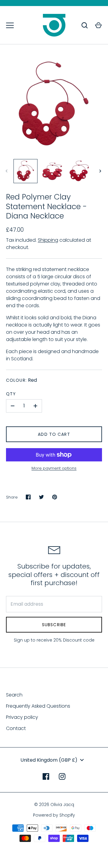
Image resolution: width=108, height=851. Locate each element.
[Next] (100, 171)
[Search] (84, 25)
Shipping (48, 240)
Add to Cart (54, 434)
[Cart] (98, 25)
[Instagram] (62, 776)
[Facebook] (45, 776)
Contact (16, 728)
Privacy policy (22, 717)
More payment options (54, 468)
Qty (11, 394)
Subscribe (54, 625)
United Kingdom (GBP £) (48, 760)
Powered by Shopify (54, 815)
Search (14, 694)
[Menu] (9, 25)
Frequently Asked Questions (38, 706)
